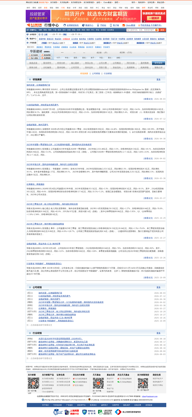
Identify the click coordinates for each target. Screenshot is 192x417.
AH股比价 (66, 39)
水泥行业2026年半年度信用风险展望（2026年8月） (61, 339)
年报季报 (121, 39)
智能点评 (158, 67)
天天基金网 (64, 2)
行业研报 (98, 39)
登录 (133, 2)
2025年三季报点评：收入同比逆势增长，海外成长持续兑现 (52, 204)
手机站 (103, 25)
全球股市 (33, 34)
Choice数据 (130, 25)
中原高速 (56, 47)
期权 (57, 8)
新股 (45, 8)
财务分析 (33, 67)
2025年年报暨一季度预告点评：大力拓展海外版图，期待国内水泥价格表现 (59, 145)
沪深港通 (33, 43)
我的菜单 (141, 2)
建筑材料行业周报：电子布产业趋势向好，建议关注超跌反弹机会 (67, 354)
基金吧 (150, 8)
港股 (86, 8)
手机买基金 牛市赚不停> (151, 25)
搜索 (162, 8)
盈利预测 (106, 39)
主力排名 (74, 39)
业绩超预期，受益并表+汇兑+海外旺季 (43, 244)
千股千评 (114, 39)
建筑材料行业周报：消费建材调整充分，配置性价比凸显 (63, 342)
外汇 (97, 8)
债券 (132, 8)
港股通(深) (140, 43)
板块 (59, 30)
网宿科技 (48, 47)
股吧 (143, 8)
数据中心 (89, 25)
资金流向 (58, 39)
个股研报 (90, 39)
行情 (63, 8)
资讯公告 (89, 63)
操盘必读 (33, 63)
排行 (64, 30)
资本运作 (89, 67)
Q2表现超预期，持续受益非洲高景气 (42, 105)
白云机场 (73, 47)
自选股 (103, 30)
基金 (115, 8)
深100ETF (89, 47)
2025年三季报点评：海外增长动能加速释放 (45, 224)
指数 (40, 30)
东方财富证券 (76, 2)
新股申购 (42, 39)
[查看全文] (148, 99)
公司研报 (96, 73)
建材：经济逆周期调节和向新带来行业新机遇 (58, 351)
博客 (157, 8)
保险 (126, 8)
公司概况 (117, 63)
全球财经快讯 (73, 25)
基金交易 (160, 2)
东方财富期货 (89, 2)
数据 (68, 8)
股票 (40, 8)
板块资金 (82, 39)
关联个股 (103, 67)
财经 (28, 8)
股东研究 (47, 63)
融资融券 (161, 39)
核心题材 (75, 63)
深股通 (75, 43)
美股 (80, 8)
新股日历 (50, 39)
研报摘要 (84, 73)
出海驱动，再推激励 (35, 184)
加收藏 (35, 2)
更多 (159, 79)
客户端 (116, 25)
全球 (74, 8)
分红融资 (47, 67)
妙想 (98, 2)
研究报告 (158, 63)
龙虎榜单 (129, 39)
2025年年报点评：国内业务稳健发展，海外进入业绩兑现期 (52, 164)
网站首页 (29, 2)
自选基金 (110, 30)
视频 (138, 8)
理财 (120, 8)
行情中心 (33, 30)
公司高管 (75, 67)
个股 (54, 30)
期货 (91, 8)
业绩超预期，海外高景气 (37, 125)
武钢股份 (64, 47)
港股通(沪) (107, 43)
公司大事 (103, 63)
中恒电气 (106, 47)
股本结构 (61, 67)
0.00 (61, 43)
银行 (109, 8)
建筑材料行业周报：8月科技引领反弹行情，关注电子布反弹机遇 (67, 345)
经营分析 (61, 63)
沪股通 (44, 43)
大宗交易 (145, 39)
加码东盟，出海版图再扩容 (38, 85)
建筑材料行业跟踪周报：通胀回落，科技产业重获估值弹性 (64, 348)
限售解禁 (137, 39)
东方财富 (53, 2)
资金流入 (55, 43)
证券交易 (151, 2)
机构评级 (145, 67)
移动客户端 (43, 2)
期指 (51, 8)
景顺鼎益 (81, 47)
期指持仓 (153, 39)
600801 (47, 52)
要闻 (34, 8)
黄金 (103, 8)
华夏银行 (98, 47)
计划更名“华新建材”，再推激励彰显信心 (44, 264)
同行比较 (131, 63)
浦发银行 (39, 47)
